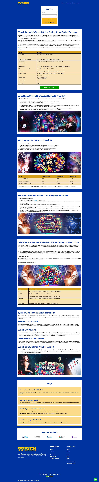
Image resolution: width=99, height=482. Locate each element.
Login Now (49, 19)
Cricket (68, 454)
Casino (68, 458)
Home (63, 3)
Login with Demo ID (49, 22)
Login (68, 452)
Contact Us (52, 454)
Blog (73, 3)
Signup (68, 449)
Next (81, 437)
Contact (78, 3)
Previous (18, 437)
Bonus (68, 456)
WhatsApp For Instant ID (49, 87)
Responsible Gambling (71, 461)
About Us (69, 3)
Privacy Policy (53, 456)
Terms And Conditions (54, 458)
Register (68, 451)
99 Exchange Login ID (71, 463)
